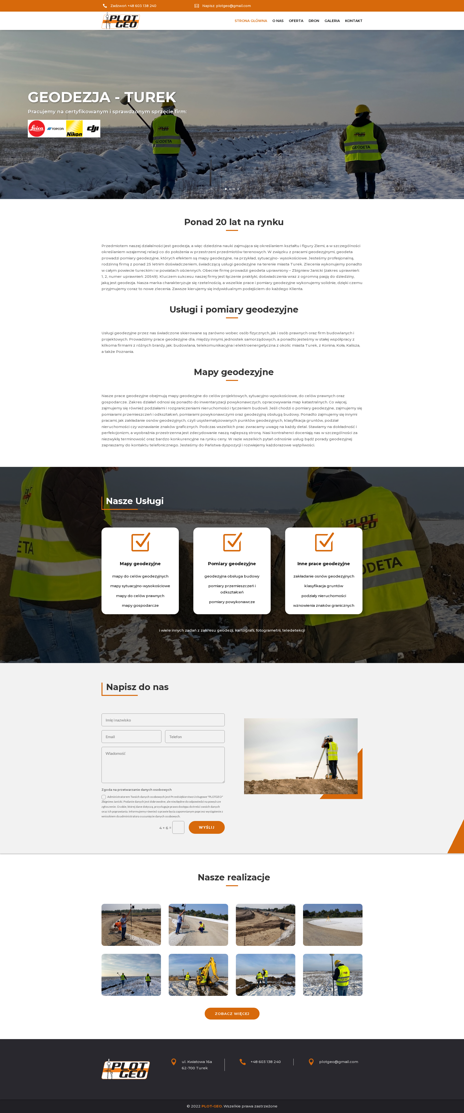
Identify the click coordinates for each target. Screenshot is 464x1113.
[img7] (332, 944)
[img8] (265, 944)
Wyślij (207, 827)
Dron (314, 21)
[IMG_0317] (332, 994)
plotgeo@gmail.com (338, 1061)
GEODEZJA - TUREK (102, 97)
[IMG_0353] (198, 994)
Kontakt (353, 21)
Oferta (296, 21)
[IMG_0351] (131, 994)
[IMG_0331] (265, 994)
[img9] (198, 944)
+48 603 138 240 (266, 1061)
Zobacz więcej (232, 1013)
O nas (277, 21)
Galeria (332, 21)
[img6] (131, 944)
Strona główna (251, 21)
